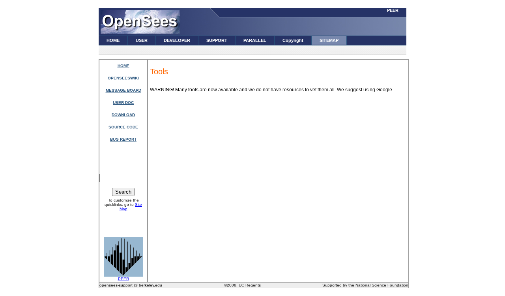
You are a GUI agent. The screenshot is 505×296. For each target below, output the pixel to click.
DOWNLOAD (123, 115)
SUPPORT (216, 40)
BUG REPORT (123, 139)
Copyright (292, 40)
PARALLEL (254, 40)
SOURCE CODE (123, 127)
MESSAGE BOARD (123, 90)
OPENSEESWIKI (123, 78)
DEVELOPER (177, 40)
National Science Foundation (381, 285)
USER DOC (123, 102)
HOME (113, 40)
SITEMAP (329, 40)
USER (142, 40)
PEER (392, 10)
